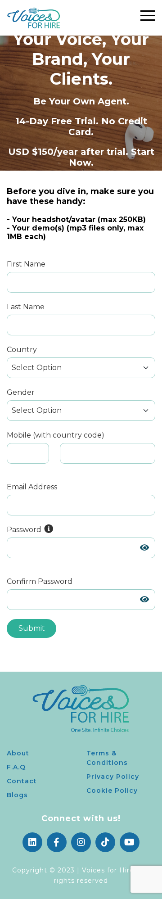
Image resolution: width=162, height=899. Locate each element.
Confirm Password (39, 581)
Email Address (32, 487)
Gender (21, 392)
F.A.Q (16, 767)
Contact (22, 781)
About (18, 753)
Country (22, 349)
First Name (26, 264)
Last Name (26, 307)
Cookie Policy (112, 790)
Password (25, 529)
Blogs (17, 795)
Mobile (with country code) (55, 435)
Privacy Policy (112, 777)
